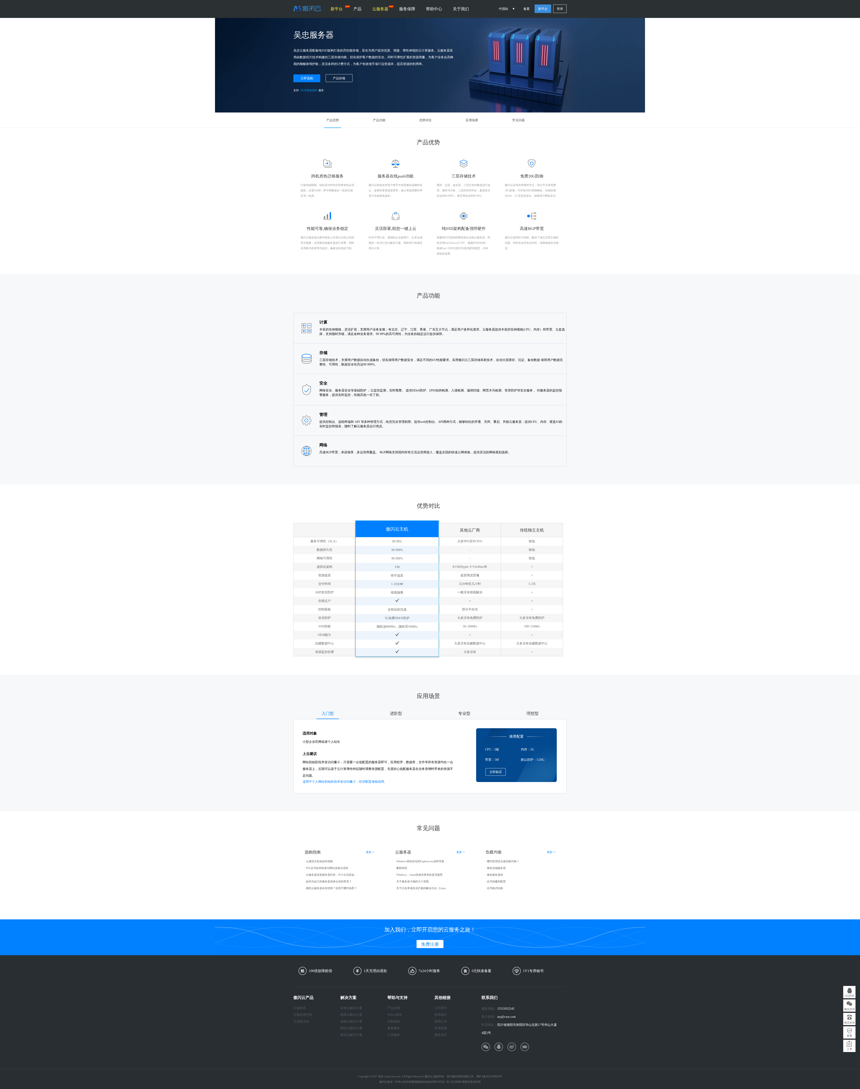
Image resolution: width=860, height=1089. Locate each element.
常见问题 (518, 120)
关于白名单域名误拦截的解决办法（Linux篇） (422, 888)
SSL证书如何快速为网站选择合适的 (327, 868)
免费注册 (430, 944)
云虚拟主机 (301, 1021)
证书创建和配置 (496, 881)
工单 (849, 1049)
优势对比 (425, 120)
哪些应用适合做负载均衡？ (503, 861)
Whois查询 (394, 1014)
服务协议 (440, 1035)
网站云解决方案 (351, 1028)
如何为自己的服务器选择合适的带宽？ (329, 881)
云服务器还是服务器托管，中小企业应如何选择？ (332, 874)
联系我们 (440, 1014)
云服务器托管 (302, 1014)
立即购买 (495, 772)
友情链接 (440, 1028)
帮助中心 (434, 9)
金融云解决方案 (351, 1021)
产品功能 (379, 120)
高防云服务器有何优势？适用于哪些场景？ (331, 888)
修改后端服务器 (496, 868)
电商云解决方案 (351, 1014)
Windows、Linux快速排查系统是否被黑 (419, 874)
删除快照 (401, 868)
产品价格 (339, 78)
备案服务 (393, 1028)
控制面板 (393, 1021)
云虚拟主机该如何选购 (319, 861)
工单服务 (393, 1035)
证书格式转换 (495, 888)
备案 (526, 9)
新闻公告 (440, 1021)
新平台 (337, 9)
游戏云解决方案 (351, 1008)
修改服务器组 (495, 874)
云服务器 (380, 9)
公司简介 (440, 1008)
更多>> (370, 852)
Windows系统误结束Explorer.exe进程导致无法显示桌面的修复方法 (422, 861)
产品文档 (393, 1008)
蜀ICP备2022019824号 (489, 1076)
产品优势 (332, 120)
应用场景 (472, 120)
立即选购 (307, 78)
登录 (560, 9)
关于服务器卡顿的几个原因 (412, 881)
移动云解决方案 (351, 1035)
